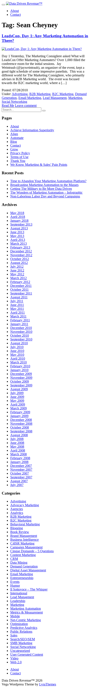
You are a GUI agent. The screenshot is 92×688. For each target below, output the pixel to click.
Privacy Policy (20, 153)
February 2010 (20, 366)
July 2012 (17, 266)
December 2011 (21, 286)
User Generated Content (26, 654)
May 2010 (17, 354)
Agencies (16, 509)
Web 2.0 (16, 662)
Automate (17, 138)
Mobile (15, 616)
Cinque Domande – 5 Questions (32, 551)
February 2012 (20, 282)
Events (14, 582)
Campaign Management (26, 547)
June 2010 (17, 351)
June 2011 (17, 305)
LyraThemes (47, 684)
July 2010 (17, 347)
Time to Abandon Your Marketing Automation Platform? (48, 181)
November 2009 (21, 377)
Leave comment (26, 105)
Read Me (8, 105)
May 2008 (17, 446)
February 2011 (20, 320)
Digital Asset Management (28, 570)
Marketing (75, 98)
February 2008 (20, 458)
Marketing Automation (25, 608)
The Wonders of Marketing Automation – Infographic (46, 192)
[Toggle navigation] (3, 4)
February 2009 (20, 412)
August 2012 (19, 263)
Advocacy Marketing (24, 505)
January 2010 (19, 370)
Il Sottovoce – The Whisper (28, 589)
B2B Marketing (39, 94)
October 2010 (19, 335)
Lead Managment (55, 98)
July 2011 (16, 301)
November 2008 (21, 423)
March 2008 (18, 454)
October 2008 (19, 427)
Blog (13, 141)
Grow (14, 149)
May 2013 (17, 236)
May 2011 (17, 308)
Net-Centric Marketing (25, 620)
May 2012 (17, 274)
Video (14, 658)
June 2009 (17, 397)
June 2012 (17, 270)
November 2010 (21, 331)
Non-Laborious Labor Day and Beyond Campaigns (45, 196)
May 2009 (17, 400)
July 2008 (17, 439)
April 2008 (17, 450)
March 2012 (18, 278)
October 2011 (19, 289)
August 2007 (19, 481)
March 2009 (18, 408)
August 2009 (19, 389)
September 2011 (21, 293)
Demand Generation (24, 566)
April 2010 (17, 358)
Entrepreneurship (21, 578)
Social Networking (14, 101)
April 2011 (17, 312)
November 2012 (21, 255)
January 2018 (19, 220)
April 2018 (17, 217)
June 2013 (17, 232)
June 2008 (17, 443)
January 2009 (19, 416)
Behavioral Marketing (25, 524)
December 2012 (21, 251)
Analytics (16, 513)
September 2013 (21, 224)
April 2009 (17, 404)
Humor (15, 585)
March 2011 (18, 316)
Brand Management (23, 536)
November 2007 (21, 469)
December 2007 (21, 466)
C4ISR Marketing (22, 543)
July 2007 (17, 485)
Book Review (19, 532)
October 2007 (19, 473)
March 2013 (18, 243)
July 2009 (17, 393)
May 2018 (17, 213)
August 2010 (19, 343)
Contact (15, 14)
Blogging (16, 528)
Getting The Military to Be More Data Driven (41, 188)
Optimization (19, 624)
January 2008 (19, 462)
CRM (14, 559)
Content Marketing (23, 555)
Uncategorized (20, 650)
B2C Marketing (62, 94)
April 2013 (17, 240)
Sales (13, 635)
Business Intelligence (24, 539)
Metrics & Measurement (26, 612)
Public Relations (21, 631)
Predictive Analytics (23, 627)
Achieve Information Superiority (32, 130)
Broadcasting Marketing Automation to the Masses (44, 185)
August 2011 (19, 297)
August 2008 (19, 435)
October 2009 (19, 381)
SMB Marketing (21, 643)
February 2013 (20, 247)
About (14, 11)
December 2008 (21, 420)
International (18, 593)
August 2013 (19, 228)
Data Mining (18, 562)
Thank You (17, 161)
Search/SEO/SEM (22, 639)
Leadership (17, 601)
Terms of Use (19, 157)
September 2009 (21, 385)
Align (14, 134)
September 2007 (21, 477)
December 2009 (21, 374)
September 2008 (21, 431)
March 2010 (18, 362)
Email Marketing (29, 98)
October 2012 (19, 259)
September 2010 (21, 339)
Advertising (20, 94)
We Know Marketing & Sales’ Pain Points (38, 164)
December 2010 (21, 328)
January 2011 (19, 324)
